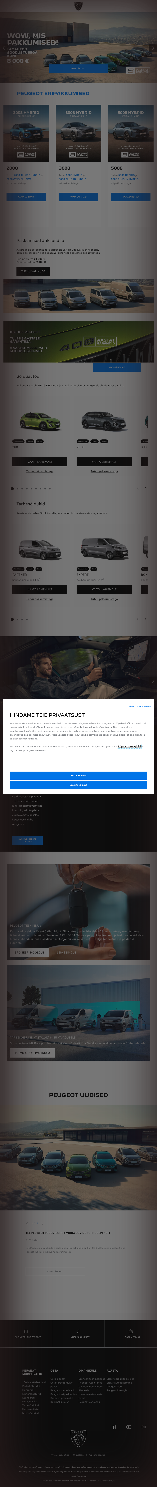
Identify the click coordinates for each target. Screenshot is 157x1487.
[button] (140, 706)
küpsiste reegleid (129, 746)
